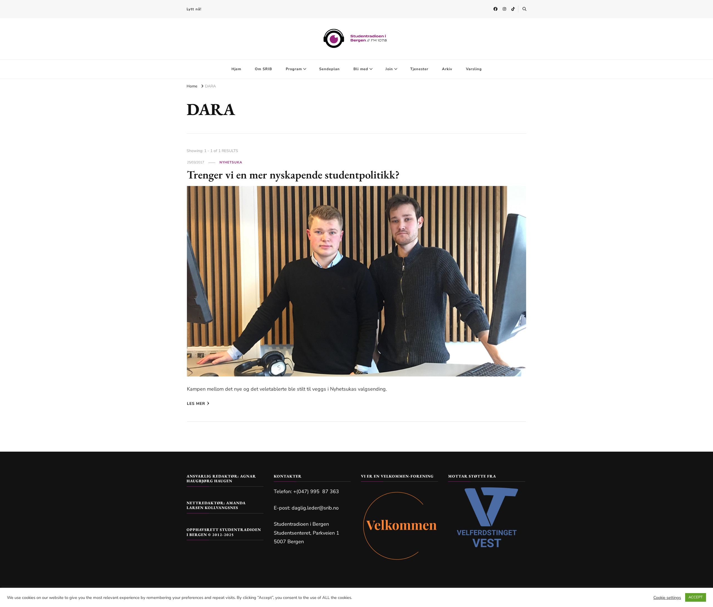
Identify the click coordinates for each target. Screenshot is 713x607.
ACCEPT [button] (695, 597)
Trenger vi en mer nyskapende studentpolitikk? (293, 174)
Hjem (236, 69)
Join (389, 69)
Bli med (360, 69)
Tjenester (419, 69)
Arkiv (447, 69)
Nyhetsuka (230, 162)
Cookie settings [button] (667, 597)
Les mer (196, 403)
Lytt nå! (194, 9)
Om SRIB (263, 69)
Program (294, 69)
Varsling (474, 69)
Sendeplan (329, 69)
